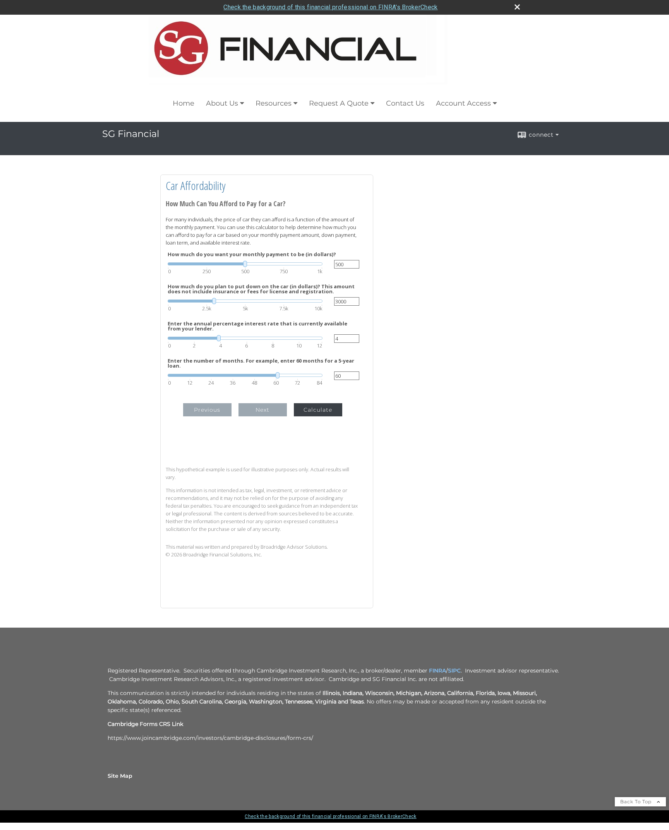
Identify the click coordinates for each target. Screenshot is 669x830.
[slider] (245, 263)
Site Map (120, 775)
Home (183, 103)
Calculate (318, 409)
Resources (274, 103)
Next (262, 409)
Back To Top (636, 801)
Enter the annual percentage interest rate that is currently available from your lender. (257, 326)
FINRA (437, 670)
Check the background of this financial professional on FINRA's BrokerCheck (330, 7)
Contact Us (405, 103)
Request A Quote (339, 103)
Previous (207, 409)
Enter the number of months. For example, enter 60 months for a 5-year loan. (261, 363)
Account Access (463, 103)
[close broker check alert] (517, 7)
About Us (222, 103)
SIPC (454, 670)
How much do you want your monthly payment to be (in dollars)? (252, 254)
